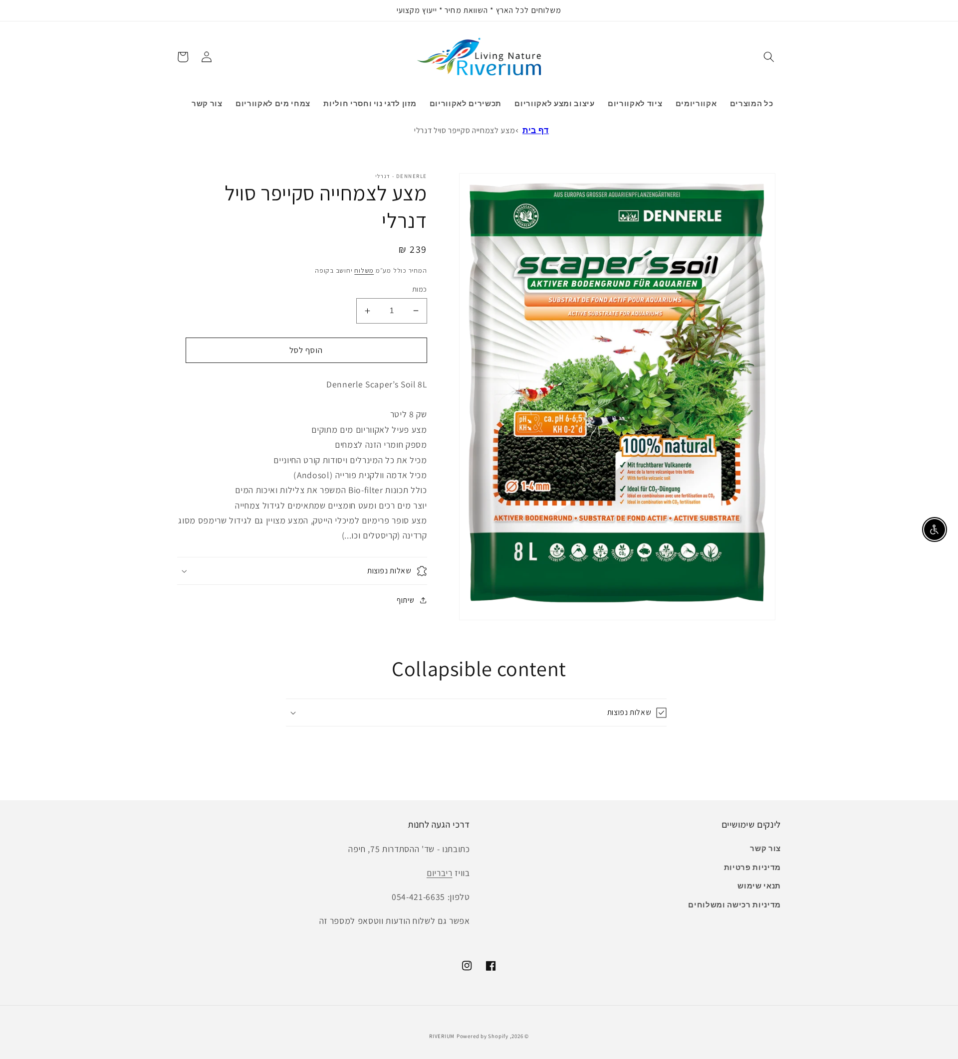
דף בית (535, 130)
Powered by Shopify (482, 1036)
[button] (769, 57)
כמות (419, 289)
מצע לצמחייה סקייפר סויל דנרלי (464, 130)
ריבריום (440, 873)
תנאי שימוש (759, 885)
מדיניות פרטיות (752, 867)
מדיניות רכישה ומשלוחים (734, 904)
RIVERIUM (442, 1036)
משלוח (364, 270)
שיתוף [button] (405, 600)
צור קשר (765, 848)
